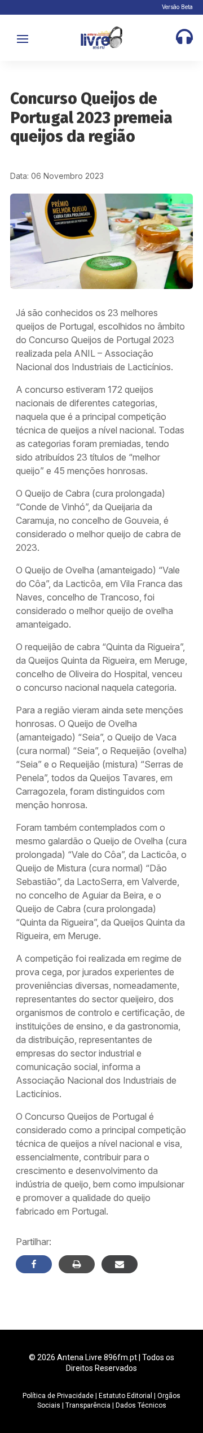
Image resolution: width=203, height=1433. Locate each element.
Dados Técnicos (141, 1405)
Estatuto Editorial (125, 1396)
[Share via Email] (120, 1264)
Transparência (88, 1405)
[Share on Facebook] (34, 1264)
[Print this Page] (77, 1264)
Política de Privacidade (58, 1396)
